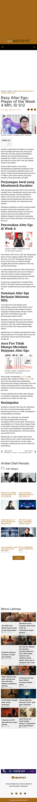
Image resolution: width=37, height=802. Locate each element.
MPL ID (28, 379)
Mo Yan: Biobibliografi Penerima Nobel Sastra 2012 (26, 548)
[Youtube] (25, 794)
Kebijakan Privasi (15, 784)
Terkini (9, 91)
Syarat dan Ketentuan (14, 786)
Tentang (8, 784)
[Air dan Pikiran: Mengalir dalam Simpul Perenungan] (10, 693)
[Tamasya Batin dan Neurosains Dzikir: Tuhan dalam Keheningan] (27, 693)
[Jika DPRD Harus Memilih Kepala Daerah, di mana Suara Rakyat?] (10, 617)
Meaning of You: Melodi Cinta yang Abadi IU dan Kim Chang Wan (8, 494)
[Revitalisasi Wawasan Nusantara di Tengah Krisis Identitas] (10, 640)
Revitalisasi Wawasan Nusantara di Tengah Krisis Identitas (9, 655)
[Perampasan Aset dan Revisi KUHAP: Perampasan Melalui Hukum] (27, 670)
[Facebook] (16, 794)
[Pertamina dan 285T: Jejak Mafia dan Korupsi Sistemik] (10, 712)
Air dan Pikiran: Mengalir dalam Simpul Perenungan (10, 702)
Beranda (3, 91)
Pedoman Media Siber (26, 784)
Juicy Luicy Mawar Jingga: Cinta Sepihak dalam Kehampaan (9, 548)
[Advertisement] (18, 18)
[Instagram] (12, 794)
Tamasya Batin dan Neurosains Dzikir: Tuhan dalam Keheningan (27, 702)
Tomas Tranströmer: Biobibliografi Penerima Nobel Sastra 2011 (26, 494)
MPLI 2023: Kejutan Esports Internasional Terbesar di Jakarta (25, 521)
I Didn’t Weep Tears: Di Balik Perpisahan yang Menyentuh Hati (8, 521)
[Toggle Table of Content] (8, 144)
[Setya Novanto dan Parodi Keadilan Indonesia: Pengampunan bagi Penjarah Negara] (27, 712)
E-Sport (15, 91)
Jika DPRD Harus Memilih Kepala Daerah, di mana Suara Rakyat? (9, 628)
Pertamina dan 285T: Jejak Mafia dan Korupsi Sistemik (9, 722)
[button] (2, 46)
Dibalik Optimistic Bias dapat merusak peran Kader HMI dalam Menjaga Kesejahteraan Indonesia (9, 681)
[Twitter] (21, 794)
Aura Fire (23, 377)
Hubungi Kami (24, 786)
